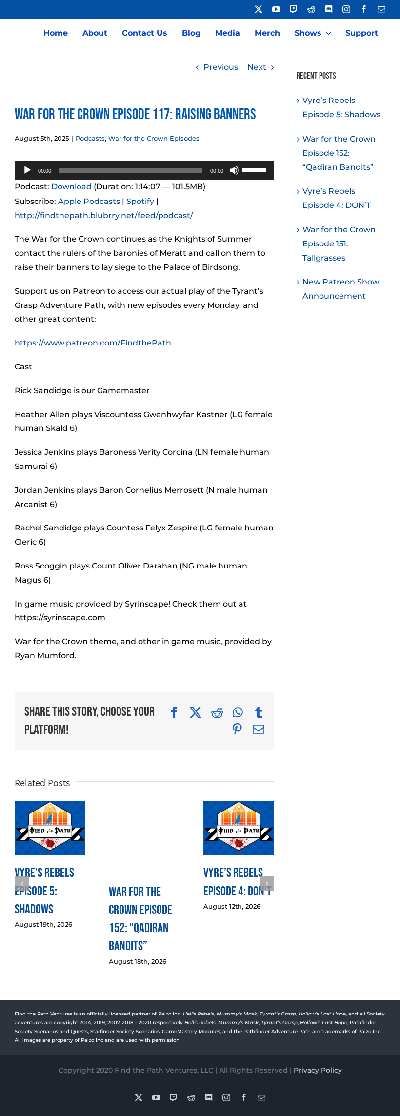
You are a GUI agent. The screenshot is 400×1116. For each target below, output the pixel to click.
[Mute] (234, 170)
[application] (144, 170)
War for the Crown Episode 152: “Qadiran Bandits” (339, 153)
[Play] (27, 170)
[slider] (255, 169)
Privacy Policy (318, 1070)
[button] (22, 883)
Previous (220, 67)
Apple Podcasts (89, 201)
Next (256, 67)
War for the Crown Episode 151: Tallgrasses (339, 244)
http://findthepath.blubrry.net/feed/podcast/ (104, 215)
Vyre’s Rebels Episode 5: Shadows (44, 891)
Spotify (140, 201)
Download (71, 186)
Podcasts (90, 138)
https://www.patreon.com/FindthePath (93, 342)
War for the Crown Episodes (154, 138)
